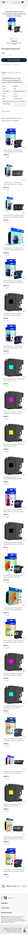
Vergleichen (16, 64)
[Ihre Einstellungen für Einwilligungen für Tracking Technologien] (2, 931)
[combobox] (11, 6)
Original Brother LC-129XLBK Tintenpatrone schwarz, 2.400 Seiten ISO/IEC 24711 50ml (13, 577)
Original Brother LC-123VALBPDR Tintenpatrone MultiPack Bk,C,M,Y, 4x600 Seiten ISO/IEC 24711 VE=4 (14, 249)
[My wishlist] (18, 2)
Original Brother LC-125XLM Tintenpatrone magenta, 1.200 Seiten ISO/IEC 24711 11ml (14, 871)
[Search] (24, 6)
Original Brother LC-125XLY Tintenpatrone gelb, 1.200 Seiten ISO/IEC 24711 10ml (14, 642)
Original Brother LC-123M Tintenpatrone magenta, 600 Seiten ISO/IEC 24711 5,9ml (13, 151)
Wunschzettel (6, 64)
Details (4, 72)
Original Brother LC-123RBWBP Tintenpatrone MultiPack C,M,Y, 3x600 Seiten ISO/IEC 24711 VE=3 (13, 184)
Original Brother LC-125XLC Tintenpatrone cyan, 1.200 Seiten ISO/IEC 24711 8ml (14, 740)
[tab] (3, 73)
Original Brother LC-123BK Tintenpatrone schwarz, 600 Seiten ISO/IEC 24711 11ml (13, 348)
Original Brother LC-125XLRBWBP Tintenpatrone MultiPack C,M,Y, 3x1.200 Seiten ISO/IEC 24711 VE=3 (14, 838)
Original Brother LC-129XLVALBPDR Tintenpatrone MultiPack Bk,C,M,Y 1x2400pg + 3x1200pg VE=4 (13, 609)
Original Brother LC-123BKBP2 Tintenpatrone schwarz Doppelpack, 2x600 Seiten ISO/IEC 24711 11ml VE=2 (14, 217)
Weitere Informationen (14, 72)
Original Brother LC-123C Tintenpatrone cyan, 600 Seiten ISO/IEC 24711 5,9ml (14, 282)
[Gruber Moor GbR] (5, 2)
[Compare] (15, 2)
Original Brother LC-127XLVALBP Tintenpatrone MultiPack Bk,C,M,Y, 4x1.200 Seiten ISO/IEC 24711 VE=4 (14, 773)
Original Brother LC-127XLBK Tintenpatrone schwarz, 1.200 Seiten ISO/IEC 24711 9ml (14, 511)
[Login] (13, 2)
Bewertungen (6, 111)
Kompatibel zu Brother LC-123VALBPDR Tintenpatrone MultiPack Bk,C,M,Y (13, 478)
